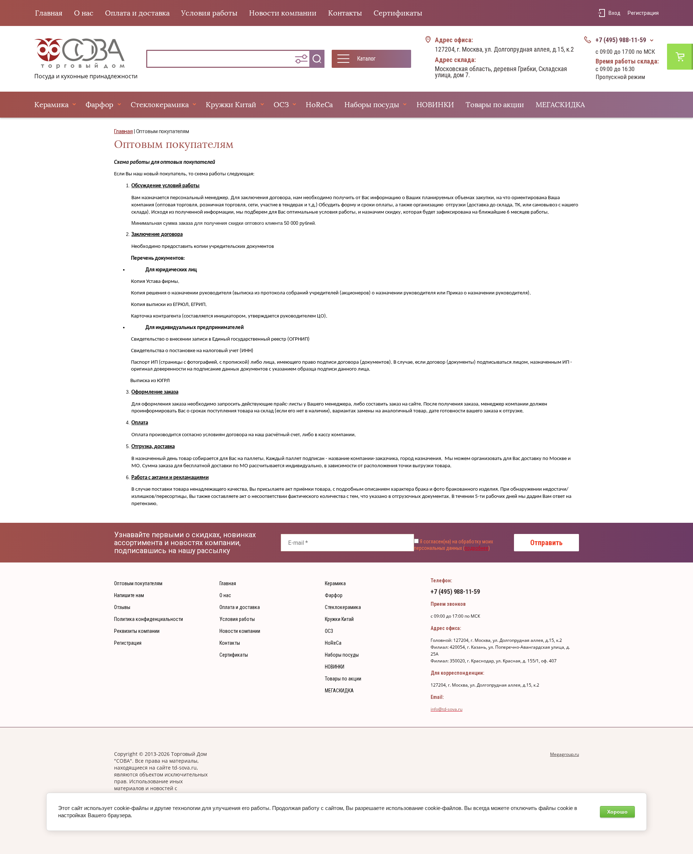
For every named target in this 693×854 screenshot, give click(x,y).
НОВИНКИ (435, 104)
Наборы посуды (371, 104)
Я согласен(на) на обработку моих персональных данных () (453, 545)
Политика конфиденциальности (148, 619)
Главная (48, 13)
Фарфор (99, 104)
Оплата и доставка (137, 13)
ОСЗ (281, 104)
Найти (316, 59)
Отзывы (122, 607)
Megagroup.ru (564, 754)
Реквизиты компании (137, 631)
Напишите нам (129, 595)
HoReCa (319, 104)
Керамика (51, 104)
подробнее (476, 548)
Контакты (345, 13)
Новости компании (283, 13)
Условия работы (209, 13)
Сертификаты (398, 13)
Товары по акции (495, 104)
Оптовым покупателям (138, 583)
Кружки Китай (231, 104)
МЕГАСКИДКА (560, 104)
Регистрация (643, 13)
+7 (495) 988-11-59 (621, 40)
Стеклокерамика (159, 104)
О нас (83, 13)
